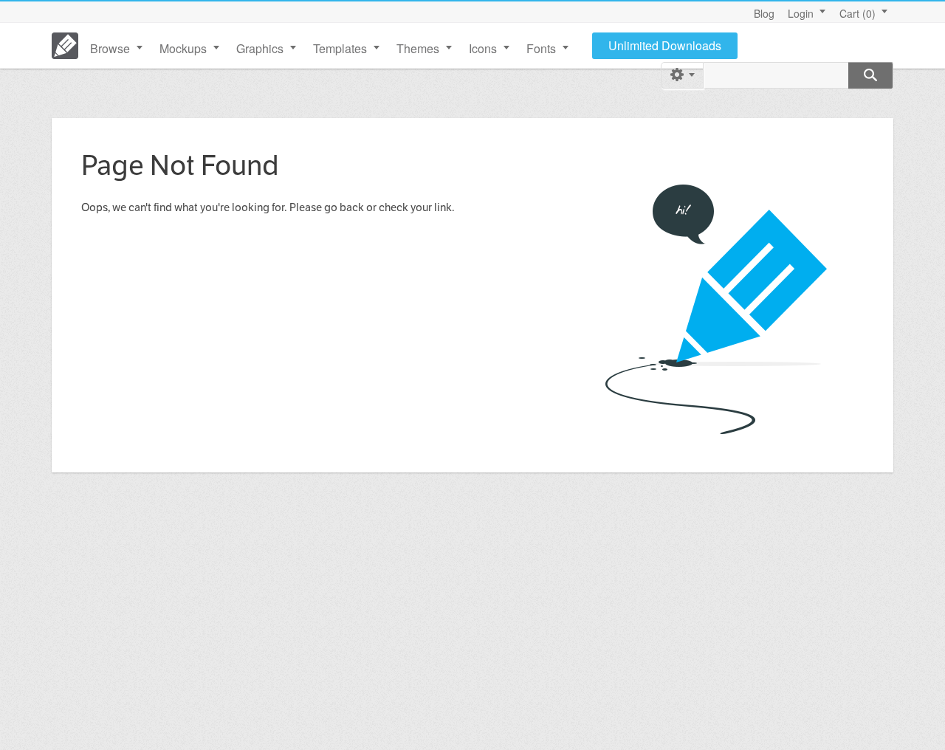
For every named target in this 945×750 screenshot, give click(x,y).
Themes (417, 48)
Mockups (183, 48)
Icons (483, 48)
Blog (764, 13)
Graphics (260, 48)
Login (801, 13)
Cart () (857, 13)
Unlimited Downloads (664, 45)
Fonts (541, 48)
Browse (110, 48)
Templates (340, 48)
